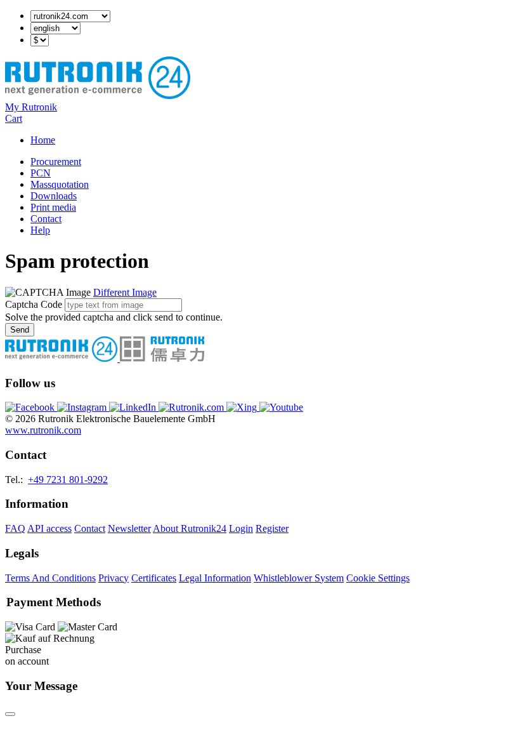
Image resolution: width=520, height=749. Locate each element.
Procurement (55, 161)
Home (42, 140)
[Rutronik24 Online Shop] (97, 95)
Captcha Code (33, 304)
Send (19, 330)
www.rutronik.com (43, 430)
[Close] (10, 714)
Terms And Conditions (50, 578)
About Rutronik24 (189, 528)
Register (272, 528)
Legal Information (215, 578)
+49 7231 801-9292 (68, 479)
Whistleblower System (299, 578)
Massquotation (59, 184)
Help (40, 230)
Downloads (53, 195)
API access (49, 528)
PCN (40, 173)
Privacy (113, 578)
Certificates (153, 578)
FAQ (15, 528)
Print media (53, 207)
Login (241, 528)
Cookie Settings (378, 578)
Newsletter (129, 528)
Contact (46, 218)
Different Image (125, 292)
